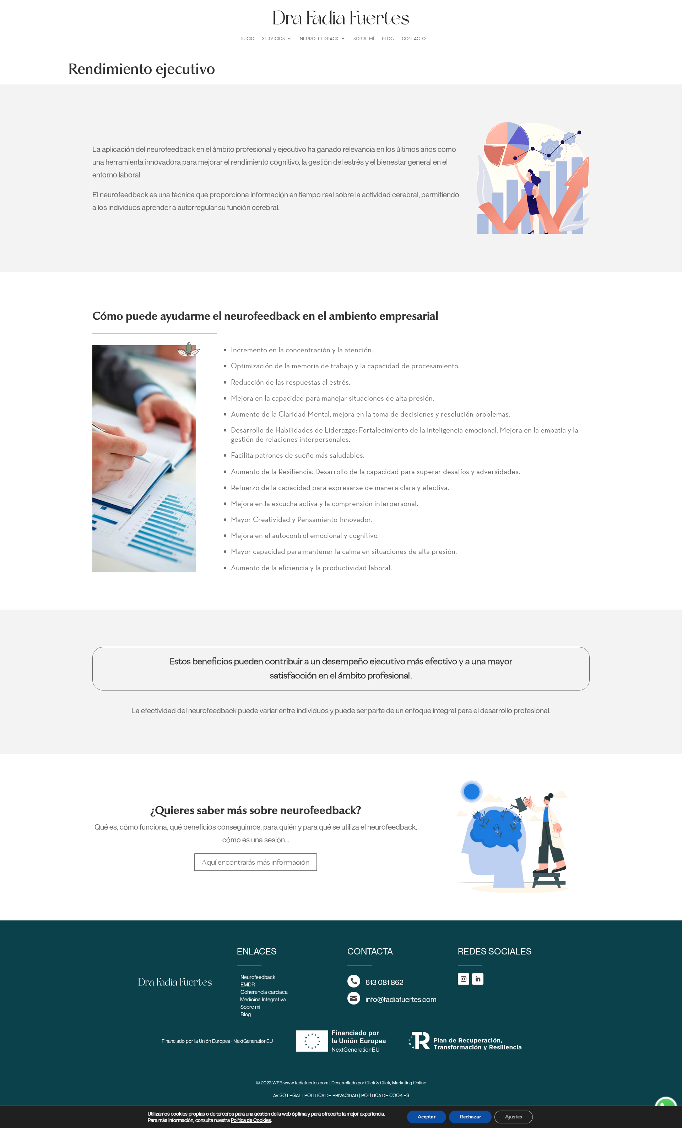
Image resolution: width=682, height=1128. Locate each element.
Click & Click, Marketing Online (395, 1082)
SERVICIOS (273, 38)
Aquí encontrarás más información (255, 862)
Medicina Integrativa (261, 999)
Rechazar (470, 1116)
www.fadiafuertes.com (305, 1082)
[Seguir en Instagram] (463, 979)
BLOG (388, 38)
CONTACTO (414, 38)
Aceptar (426, 1116)
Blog (245, 1014)
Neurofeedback (257, 977)
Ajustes (513, 1116)
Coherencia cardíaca (264, 992)
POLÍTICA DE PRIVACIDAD (331, 1095)
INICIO (247, 38)
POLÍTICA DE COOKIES (385, 1095)
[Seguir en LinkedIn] (477, 979)
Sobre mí (250, 1006)
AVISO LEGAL (287, 1095)
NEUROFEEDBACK (319, 38)
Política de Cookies (251, 1120)
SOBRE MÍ (363, 38)
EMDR (247, 984)
